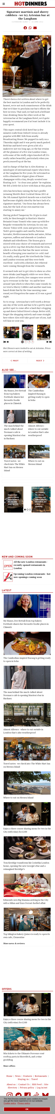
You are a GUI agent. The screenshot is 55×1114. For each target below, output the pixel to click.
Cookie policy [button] (10, 1103)
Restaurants (41, 1076)
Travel (34, 1079)
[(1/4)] (11, 332)
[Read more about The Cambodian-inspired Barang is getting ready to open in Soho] (39, 381)
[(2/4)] (27, 332)
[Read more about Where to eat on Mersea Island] (39, 452)
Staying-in (23, 1079)
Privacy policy (27, 1087)
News (18, 1076)
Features (27, 1076)
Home (9, 1076)
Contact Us (24, 1084)
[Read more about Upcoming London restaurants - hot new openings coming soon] (8, 577)
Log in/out (42, 1087)
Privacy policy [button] (24, 1103)
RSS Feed (37, 1084)
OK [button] (27, 1109)
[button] (20, 27)
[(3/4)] (43, 332)
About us (11, 1084)
